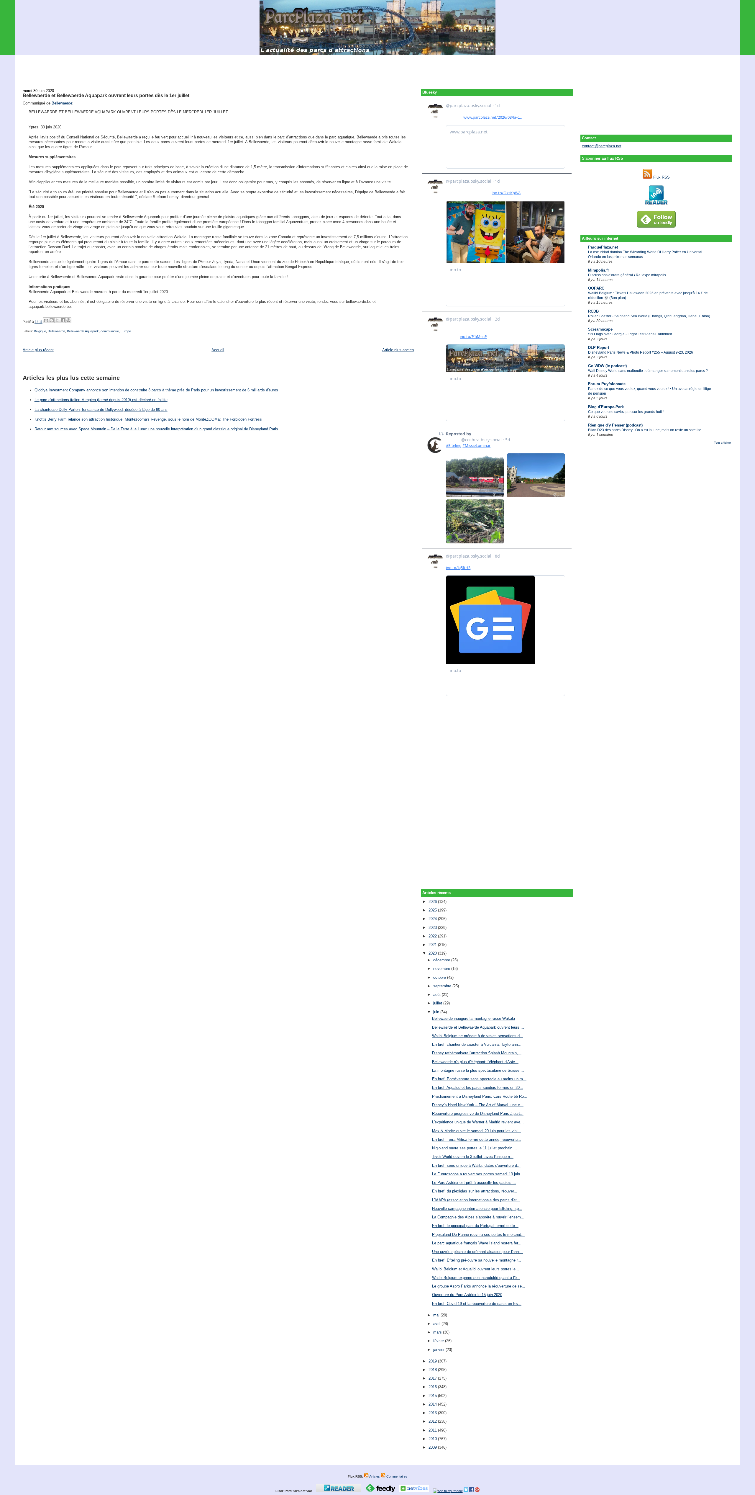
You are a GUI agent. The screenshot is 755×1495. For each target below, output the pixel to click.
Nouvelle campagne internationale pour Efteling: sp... (477, 1208)
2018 (433, 1369)
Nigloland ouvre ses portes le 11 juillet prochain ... (474, 1148)
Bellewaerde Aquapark (83, 331)
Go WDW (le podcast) (607, 366)
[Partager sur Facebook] (63, 320)
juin (436, 1012)
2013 (433, 1413)
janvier (439, 1349)
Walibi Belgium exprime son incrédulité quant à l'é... (476, 1277)
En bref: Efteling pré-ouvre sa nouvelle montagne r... (476, 1260)
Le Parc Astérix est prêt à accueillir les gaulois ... (474, 1182)
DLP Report (598, 347)
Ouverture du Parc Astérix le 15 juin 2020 (467, 1295)
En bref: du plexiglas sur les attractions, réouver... (474, 1191)
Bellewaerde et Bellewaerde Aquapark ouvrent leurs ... (478, 1027)
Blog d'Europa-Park (606, 407)
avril (437, 1323)
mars (438, 1332)
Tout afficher (722, 442)
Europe (126, 331)
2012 (433, 1421)
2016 (433, 1387)
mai (437, 1315)
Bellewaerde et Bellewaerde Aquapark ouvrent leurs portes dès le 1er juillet (106, 95)
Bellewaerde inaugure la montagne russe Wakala (473, 1018)
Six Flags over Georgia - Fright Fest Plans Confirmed (630, 334)
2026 (433, 901)
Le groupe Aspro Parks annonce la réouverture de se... (478, 1286)
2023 (433, 927)
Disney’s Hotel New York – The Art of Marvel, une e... (477, 1105)
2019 (433, 1361)
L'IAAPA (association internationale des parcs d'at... (476, 1200)
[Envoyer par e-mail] (46, 320)
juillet (438, 1003)
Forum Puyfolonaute (607, 384)
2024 (433, 918)
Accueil (217, 350)
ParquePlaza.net (603, 247)
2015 (433, 1395)
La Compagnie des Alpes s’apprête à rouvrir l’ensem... (478, 1217)
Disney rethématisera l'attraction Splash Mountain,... (476, 1053)
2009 (433, 1447)
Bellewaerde (62, 103)
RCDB (593, 311)
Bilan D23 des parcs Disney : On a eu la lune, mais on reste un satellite (644, 430)
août (437, 994)
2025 (433, 910)
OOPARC (596, 288)
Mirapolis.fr (598, 270)
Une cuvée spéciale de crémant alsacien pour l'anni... (477, 1251)
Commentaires (396, 1476)
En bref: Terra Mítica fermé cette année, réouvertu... (476, 1139)
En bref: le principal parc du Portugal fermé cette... (475, 1225)
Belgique (40, 331)
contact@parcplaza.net (601, 146)
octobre (440, 977)
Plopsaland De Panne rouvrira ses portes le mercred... (478, 1234)
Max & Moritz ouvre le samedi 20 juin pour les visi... (476, 1131)
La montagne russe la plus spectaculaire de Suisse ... (478, 1070)
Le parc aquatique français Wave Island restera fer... (476, 1243)
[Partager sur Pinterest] (68, 320)
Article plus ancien (398, 350)
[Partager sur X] (57, 320)
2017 (433, 1378)
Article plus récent (38, 350)
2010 (433, 1439)
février (439, 1341)
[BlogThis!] (52, 320)
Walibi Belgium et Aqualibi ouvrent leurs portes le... (475, 1269)
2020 (433, 953)
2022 (433, 936)
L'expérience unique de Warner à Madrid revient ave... (478, 1122)
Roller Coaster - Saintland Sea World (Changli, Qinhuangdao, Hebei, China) (649, 316)
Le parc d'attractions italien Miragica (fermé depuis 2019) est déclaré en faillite (101, 400)
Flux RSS (661, 177)
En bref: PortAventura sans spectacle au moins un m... (479, 1079)
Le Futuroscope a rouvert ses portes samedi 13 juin (476, 1174)
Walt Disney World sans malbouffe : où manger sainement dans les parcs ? (648, 371)
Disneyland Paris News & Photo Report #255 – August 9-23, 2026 (640, 352)
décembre (442, 960)
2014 (433, 1404)
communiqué (110, 331)
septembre (442, 986)
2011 (433, 1430)
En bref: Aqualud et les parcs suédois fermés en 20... (477, 1087)
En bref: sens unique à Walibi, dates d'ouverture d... (476, 1165)
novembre (442, 968)
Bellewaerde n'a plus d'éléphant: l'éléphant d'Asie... (475, 1062)
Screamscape (600, 329)
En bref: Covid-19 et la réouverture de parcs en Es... (476, 1303)
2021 (433, 944)
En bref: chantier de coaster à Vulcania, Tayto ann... (476, 1044)
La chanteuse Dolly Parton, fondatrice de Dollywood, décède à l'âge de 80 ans (101, 409)
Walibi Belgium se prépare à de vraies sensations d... (477, 1036)
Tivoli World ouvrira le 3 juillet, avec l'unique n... (472, 1156)
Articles (374, 1476)
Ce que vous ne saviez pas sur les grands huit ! (626, 412)
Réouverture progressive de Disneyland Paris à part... (477, 1113)
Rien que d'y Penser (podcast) (615, 425)
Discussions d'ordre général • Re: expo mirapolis (627, 275)
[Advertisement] (377, 68)
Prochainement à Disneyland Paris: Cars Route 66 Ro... (479, 1096)
